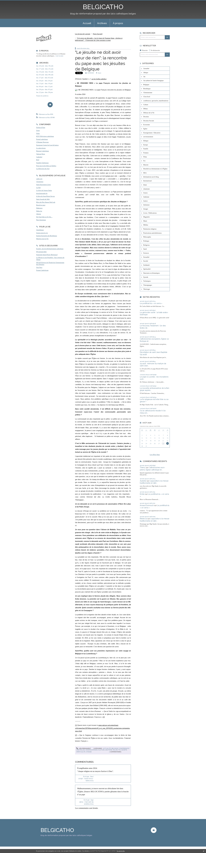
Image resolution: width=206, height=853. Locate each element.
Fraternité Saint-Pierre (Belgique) (47, 255)
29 (167, 443)
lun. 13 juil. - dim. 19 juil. (44, 83)
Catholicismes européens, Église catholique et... (152, 468)
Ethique (145, 141)
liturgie (145, 209)
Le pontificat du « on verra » (151, 303)
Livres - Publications (150, 213)
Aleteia (38, 214)
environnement (148, 137)
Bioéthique (147, 89)
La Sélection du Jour (42, 169)
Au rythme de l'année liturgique (153, 80)
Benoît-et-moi (40, 205)
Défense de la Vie (148, 113)
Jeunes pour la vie (42, 233)
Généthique (40, 230)
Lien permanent (84, 748)
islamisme (146, 189)
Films (145, 157)
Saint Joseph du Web (43, 199)
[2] (104, 717)
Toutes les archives (42, 96)
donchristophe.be (41, 193)
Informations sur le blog (151, 177)
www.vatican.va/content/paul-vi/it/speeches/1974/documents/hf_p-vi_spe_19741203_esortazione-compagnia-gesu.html (102, 728)
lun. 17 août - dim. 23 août (44, 69)
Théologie (146, 289)
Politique (146, 241)
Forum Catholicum (42, 270)
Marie (145, 221)
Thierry (142, 467)
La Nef (38, 187)
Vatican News (40, 154)
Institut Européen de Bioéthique (46, 236)
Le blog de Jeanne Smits (44, 190)
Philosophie (147, 237)
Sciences (146, 253)
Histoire (145, 165)
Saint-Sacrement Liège (43, 184)
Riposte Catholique (42, 151)
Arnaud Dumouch (147, 505)
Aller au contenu (7, 2)
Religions (146, 245)
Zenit (38, 130)
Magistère (146, 217)
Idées (145, 173)
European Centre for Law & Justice (47, 145)
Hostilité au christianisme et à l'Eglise (155, 169)
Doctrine (108, 750)
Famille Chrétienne (42, 163)
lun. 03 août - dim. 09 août (44, 75)
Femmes (146, 153)
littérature (146, 205)
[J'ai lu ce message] (204, 851)
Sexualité (146, 257)
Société (124, 750)
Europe (145, 145)
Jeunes (145, 193)
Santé (145, 249)
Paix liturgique (41, 220)
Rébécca (143, 519)
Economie (146, 125)
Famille (145, 149)
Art (144, 76)
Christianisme (147, 92)
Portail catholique (42, 139)
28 (163, 443)
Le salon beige (41, 148)
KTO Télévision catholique (45, 136)
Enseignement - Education (151, 133)
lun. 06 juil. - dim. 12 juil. (44, 86)
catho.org (39, 179)
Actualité (107, 748)
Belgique (114, 748)
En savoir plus (121, 851)
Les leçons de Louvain (82, 34)
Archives (102, 23)
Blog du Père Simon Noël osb (45, 202)
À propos (118, 23)
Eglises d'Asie (40, 127)
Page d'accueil (97, 34)
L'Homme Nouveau (42, 142)
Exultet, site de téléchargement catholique (49, 249)
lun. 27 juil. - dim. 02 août (44, 78)
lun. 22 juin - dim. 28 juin (44, 92)
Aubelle (143, 481)
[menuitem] (87, 23)
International (147, 181)
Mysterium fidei (41, 252)
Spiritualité (80, 752)
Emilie (142, 494)
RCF (37, 160)
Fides (38, 133)
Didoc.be (39, 211)
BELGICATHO (103, 7)
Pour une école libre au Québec (46, 166)
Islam (145, 185)
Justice (145, 201)
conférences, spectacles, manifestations (155, 101)
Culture (101, 750)
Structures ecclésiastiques (151, 273)
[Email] (50, 104)
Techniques (147, 281)
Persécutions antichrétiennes (152, 233)
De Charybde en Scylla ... (44, 217)
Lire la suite (59, 56)
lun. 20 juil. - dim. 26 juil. (44, 81)
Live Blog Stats (155, 454)
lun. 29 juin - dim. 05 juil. (44, 89)
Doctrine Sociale (148, 121)
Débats (145, 109)
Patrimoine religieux (150, 229)
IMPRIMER (90, 73)
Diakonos (39, 208)
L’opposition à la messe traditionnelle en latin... (154, 482)
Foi (119, 750)
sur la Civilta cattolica (98, 79)
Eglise (115, 750)
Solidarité (146, 265)
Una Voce (39, 267)
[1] (127, 235)
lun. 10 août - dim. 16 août (44, 72)
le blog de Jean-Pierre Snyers (45, 196)
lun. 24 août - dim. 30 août (44, 66)
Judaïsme (146, 197)
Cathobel (39, 157)
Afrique (145, 72)
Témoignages (147, 285)
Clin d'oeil (146, 97)
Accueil (87, 23)
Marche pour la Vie (42, 239)
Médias (145, 225)
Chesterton (39, 181)
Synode (89, 752)
